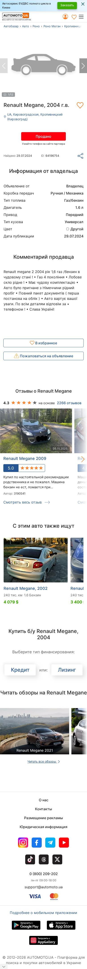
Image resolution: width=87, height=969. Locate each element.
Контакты (43, 809)
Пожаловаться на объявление (46, 356)
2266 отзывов (69, 403)
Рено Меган (52, 26)
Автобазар (11, 26)
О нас (43, 800)
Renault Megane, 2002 (26, 588)
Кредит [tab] (20, 670)
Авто (25, 26)
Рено (36, 26)
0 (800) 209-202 (43, 874)
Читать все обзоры (42, 761)
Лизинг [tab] (67, 670)
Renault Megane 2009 (24, 458)
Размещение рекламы (43, 818)
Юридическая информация (43, 827)
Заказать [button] (67, 5)
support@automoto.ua (44, 887)
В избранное (45, 343)
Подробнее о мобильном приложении (43, 912)
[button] (82, 16)
